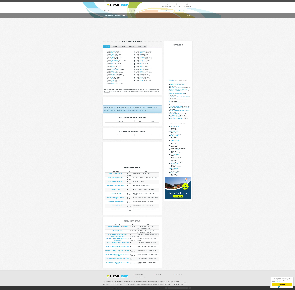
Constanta (113, 72)
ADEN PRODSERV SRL (175, 83)
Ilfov (141, 55)
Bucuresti (113, 51)
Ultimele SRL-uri (123, 46)
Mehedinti (142, 58)
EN (107, 1)
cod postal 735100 (174, 126)
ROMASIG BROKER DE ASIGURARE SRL (180, 107)
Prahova (142, 65)
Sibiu (141, 69)
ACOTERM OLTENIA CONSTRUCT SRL (179, 97)
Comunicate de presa (140, 277)
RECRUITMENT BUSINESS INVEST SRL (179, 110)
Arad (112, 54)
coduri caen (177, 6)
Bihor (112, 58)
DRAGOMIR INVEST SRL (176, 117)
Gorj (112, 82)
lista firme (188, 15)
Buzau (112, 66)
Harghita (113, 83)
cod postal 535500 (174, 159)
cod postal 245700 (174, 135)
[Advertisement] (147, 29)
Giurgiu (113, 80)
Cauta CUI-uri (114, 1)
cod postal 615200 (174, 149)
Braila (112, 63)
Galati (112, 78)
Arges (112, 55)
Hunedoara (142, 51)
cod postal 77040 (174, 172)
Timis (141, 74)
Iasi (140, 54)
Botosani (113, 61)
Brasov (112, 65)
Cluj (112, 71)
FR (109, 1)
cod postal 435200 (174, 154)
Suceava (141, 71)
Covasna (113, 74)
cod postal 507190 (174, 168)
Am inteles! (282, 284)
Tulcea (141, 75)
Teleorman (142, 72)
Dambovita (113, 75)
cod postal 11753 (174, 163)
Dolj (112, 77)
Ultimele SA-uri (132, 46)
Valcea (141, 77)
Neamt (141, 61)
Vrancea (141, 80)
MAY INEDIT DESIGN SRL (176, 118)
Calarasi (113, 68)
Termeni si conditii (120, 288)
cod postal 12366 (174, 131)
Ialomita (141, 52)
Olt (140, 63)
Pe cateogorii (114, 46)
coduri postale (187, 6)
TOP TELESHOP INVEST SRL (177, 103)
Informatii (277, 281)
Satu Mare (142, 68)
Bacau (112, 57)
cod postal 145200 (174, 145)
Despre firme (172, 80)
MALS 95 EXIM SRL (175, 113)
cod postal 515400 (174, 140)
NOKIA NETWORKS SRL (176, 87)
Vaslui (141, 78)
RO (105, 1)
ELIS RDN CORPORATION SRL (177, 93)
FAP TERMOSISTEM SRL (176, 106)
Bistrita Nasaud (115, 60)
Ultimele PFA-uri (142, 46)
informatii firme (166, 6)
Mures (141, 60)
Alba (112, 52)
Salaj (141, 66)
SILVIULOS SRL (173, 115)
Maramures (142, 57)
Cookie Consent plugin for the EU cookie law (282, 287)
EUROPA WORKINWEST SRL (177, 84)
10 (186, 288)
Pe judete (106, 46)
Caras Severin (114, 69)
